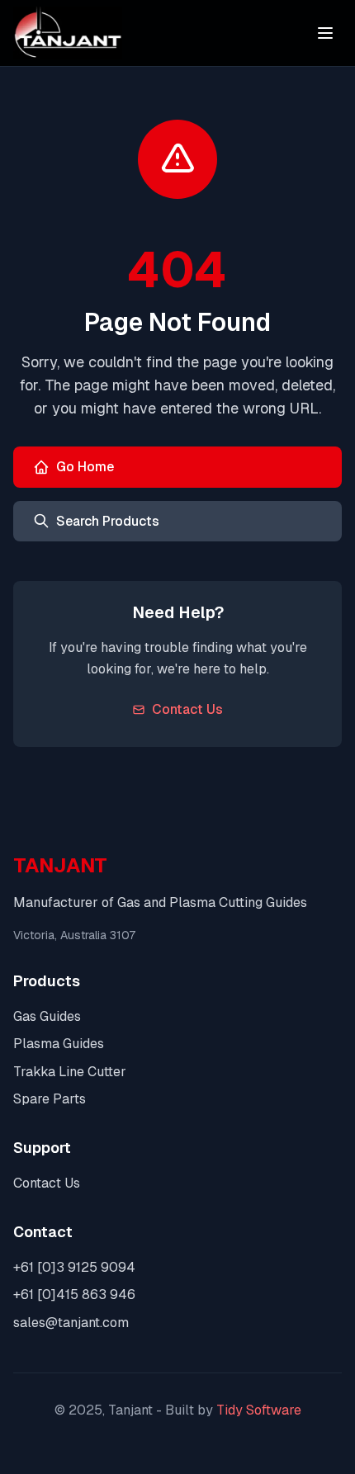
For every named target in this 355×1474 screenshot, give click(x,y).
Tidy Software (258, 1410)
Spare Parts (49, 1099)
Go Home (85, 466)
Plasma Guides (58, 1043)
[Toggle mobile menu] (325, 33)
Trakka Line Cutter (69, 1071)
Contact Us (187, 709)
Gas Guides (47, 1016)
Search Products (107, 521)
